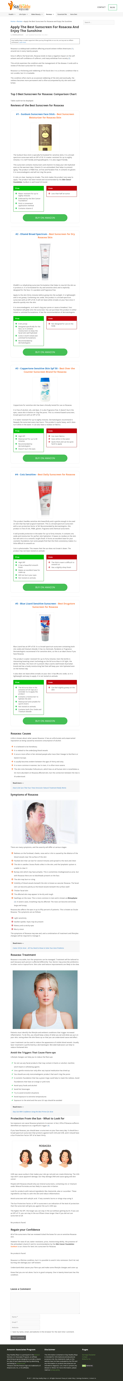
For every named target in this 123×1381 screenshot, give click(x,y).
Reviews (49, 14)
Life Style (22, 14)
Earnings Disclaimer (89, 1355)
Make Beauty (36, 14)
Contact (101, 7)
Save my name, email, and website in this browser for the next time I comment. (43, 1332)
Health (11, 14)
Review (19, 21)
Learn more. (22, 42)
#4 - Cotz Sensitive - (45, 474)
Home (13, 21)
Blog (112, 7)
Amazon (37, 1355)
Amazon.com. (21, 1363)
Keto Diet (73, 14)
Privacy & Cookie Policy (68, 1378)
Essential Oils (62, 14)
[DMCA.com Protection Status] (87, 1366)
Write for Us (86, 1359)
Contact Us (93, 1378)
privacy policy (55, 1370)
